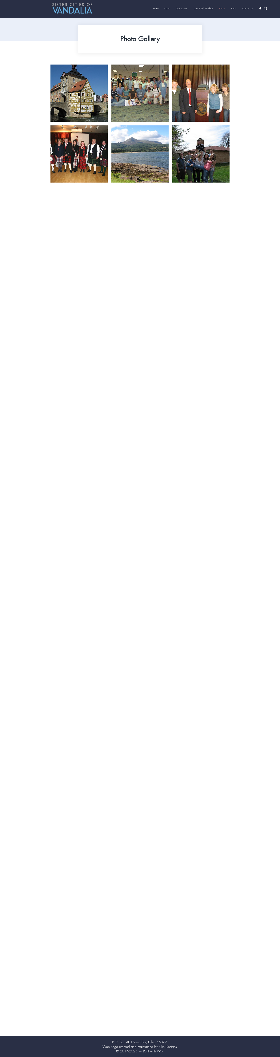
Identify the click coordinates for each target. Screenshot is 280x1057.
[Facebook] (260, 8)
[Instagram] (265, 8)
